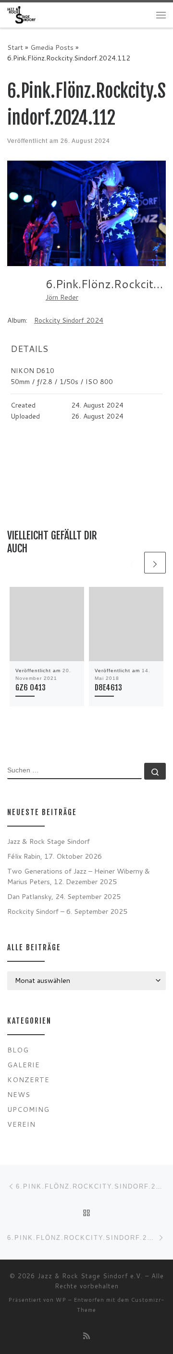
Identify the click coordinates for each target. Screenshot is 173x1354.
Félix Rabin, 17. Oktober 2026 (54, 856)
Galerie (23, 1065)
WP (61, 1300)
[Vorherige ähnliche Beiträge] (131, 562)
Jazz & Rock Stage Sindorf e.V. (90, 1276)
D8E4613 (108, 687)
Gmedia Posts (52, 47)
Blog (18, 1050)
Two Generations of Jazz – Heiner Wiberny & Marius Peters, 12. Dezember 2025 (78, 876)
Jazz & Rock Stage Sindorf (48, 841)
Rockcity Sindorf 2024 (68, 320)
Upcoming (28, 1109)
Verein (21, 1124)
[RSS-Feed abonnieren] (86, 1336)
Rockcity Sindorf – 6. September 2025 (67, 911)
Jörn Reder (62, 297)
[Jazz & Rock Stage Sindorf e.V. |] (21, 15)
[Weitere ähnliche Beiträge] (155, 562)
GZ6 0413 (30, 687)
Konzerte (28, 1079)
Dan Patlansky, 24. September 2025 (64, 896)
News (18, 1094)
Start (15, 47)
